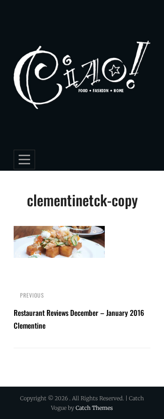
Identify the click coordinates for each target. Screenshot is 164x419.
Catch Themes (94, 407)
